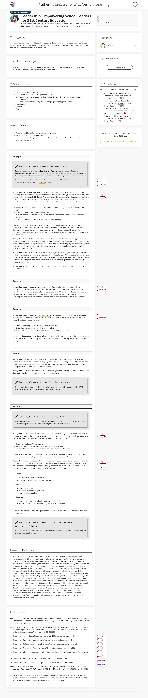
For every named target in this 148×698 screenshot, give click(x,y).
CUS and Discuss (44, 315)
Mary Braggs (26, 26)
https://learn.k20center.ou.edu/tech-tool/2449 (56, 662)
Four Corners (46, 195)
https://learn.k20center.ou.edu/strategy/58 (58, 636)
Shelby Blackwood (61, 24)
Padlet (58, 180)
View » (136, 46)
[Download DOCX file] (122, 98)
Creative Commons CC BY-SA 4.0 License (124, 134)
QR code (42, 182)
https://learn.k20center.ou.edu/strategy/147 (55, 640)
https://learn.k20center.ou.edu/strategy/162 (60, 644)
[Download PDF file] (119, 98)
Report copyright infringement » (121, 141)
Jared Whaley (49, 26)
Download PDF (119, 67)
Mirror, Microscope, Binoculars (51, 461)
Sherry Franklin (37, 26)
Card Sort (55, 287)
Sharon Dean (74, 24)
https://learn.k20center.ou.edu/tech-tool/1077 (54, 658)
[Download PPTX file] (119, 121)
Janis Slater (37, 24)
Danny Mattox (26, 24)
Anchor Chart (44, 433)
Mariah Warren (48, 24)
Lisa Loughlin (85, 24)
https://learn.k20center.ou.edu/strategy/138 (58, 648)
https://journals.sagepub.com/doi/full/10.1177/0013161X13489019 (43, 680)
